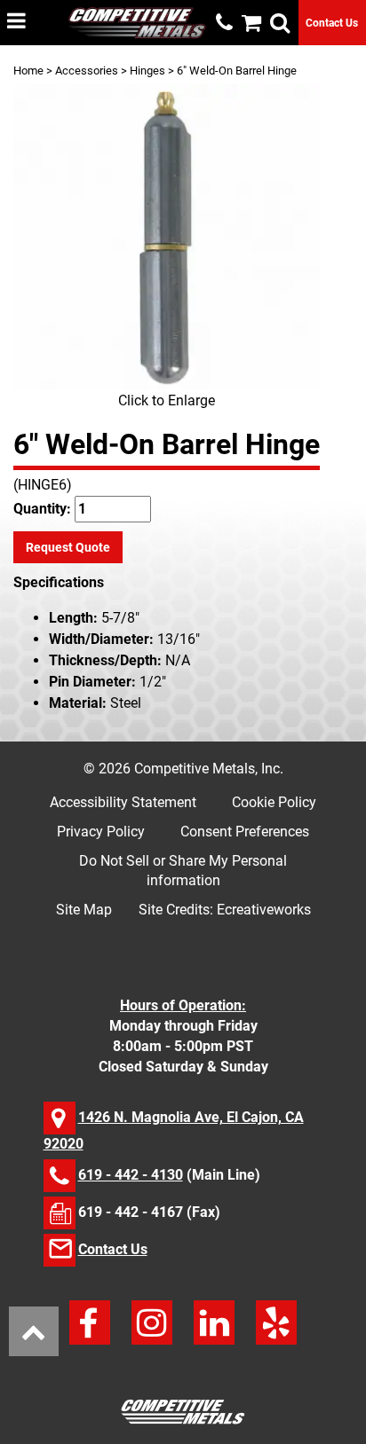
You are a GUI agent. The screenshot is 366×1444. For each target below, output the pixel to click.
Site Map (84, 909)
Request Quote (68, 547)
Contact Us (332, 23)
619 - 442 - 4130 (130, 1174)
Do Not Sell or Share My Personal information (183, 871)
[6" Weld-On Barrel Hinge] (166, 237)
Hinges (147, 70)
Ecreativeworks (264, 909)
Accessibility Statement (123, 802)
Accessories (86, 70)
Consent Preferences (244, 831)
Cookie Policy (274, 802)
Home (28, 70)
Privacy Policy (101, 831)
